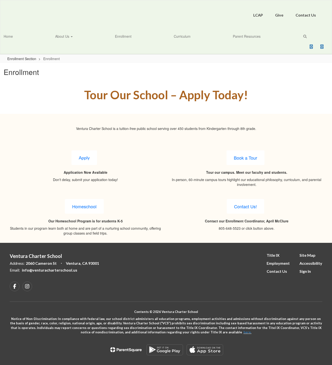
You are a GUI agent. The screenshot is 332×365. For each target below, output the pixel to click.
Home (8, 36)
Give (279, 15)
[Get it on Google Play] (165, 349)
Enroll (298, 48)
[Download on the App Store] (205, 349)
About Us (62, 36)
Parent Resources (247, 36)
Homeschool (84, 206)
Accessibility (310, 263)
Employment (278, 263)
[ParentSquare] (126, 349)
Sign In (305, 271)
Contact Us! (245, 206)
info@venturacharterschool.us (49, 270)
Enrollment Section (21, 58)
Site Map (307, 255)
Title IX (273, 255)
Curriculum (182, 36)
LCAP (258, 15)
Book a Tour (245, 158)
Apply (84, 157)
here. (248, 332)
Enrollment (123, 36)
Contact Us (306, 15)
